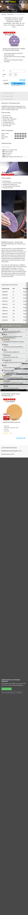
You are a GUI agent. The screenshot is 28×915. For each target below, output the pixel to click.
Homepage (3, 14)
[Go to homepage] (10, 1)
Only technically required (8, 692)
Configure (19, 692)
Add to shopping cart (18, 83)
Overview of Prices (8, 96)
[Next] (24, 39)
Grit (3, 70)
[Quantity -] (10, 74)
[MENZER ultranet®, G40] (14, 409)
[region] (14, 39)
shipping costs (22, 85)
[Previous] (4, 39)
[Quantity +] (15, 74)
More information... (18, 685)
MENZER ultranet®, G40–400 (11, 422)
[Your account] (23, 2)
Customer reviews (8, 99)
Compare (6, 83)
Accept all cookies (6, 688)
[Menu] (2, 1)
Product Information (9, 93)
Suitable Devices (6, 143)
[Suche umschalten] (19, 1)
